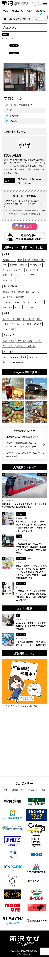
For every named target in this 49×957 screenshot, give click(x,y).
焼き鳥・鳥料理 (31, 259)
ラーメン (7, 270)
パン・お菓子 (28, 275)
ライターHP (26, 183)
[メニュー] (45, 4)
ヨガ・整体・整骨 (24, 340)
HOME (5, 10)
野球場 (6, 291)
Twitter (24, 179)
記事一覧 (9, 180)
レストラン (18, 270)
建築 (39, 318)
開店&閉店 (40, 10)
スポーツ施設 (8, 329)
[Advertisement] (24, 748)
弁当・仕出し (8, 280)
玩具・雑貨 (7, 307)
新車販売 (7, 362)
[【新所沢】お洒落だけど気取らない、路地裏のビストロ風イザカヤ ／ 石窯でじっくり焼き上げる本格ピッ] (13, 412)
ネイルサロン (8, 345)
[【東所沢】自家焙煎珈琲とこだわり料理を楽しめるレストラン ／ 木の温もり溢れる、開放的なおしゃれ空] (13, 389)
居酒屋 (6, 259)
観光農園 (37, 324)
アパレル (21, 345)
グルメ (29, 10)
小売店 (18, 307)
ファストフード (32, 270)
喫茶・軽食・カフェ (11, 275)
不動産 (6, 324)
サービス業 (28, 307)
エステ (38, 340)
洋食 (5, 264)
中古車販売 (18, 362)
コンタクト (38, 302)
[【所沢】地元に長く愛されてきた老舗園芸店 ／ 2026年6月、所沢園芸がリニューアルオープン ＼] (36, 389)
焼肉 (42, 259)
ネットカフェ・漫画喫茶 (13, 297)
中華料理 (13, 264)
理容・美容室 (8, 340)
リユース (31, 345)
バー (13, 259)
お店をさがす (14, 19)
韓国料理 (23, 264)
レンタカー (34, 357)
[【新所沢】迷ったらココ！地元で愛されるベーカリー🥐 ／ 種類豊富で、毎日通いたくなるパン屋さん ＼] (36, 412)
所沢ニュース (17, 10)
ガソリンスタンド (10, 357)
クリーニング (28, 318)
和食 (20, 259)
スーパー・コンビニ (11, 318)
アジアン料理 (35, 264)
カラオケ (36, 291)
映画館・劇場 (23, 291)
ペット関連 (26, 324)
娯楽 (13, 291)
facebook (36, 179)
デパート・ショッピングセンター (17, 302)
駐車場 (24, 357)
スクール (15, 324)
